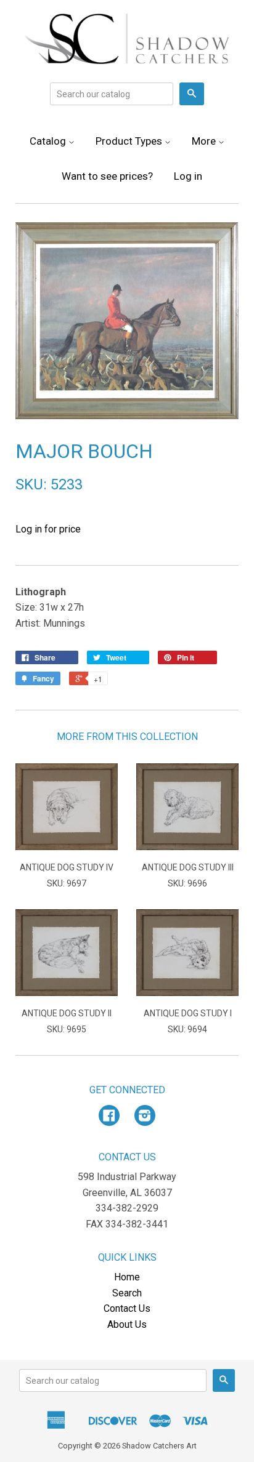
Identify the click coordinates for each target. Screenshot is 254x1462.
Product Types (130, 141)
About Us (127, 1324)
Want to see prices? (107, 176)
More (205, 141)
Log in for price (48, 529)
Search (127, 1293)
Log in (188, 176)
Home (127, 1277)
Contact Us (127, 1308)
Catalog (49, 141)
